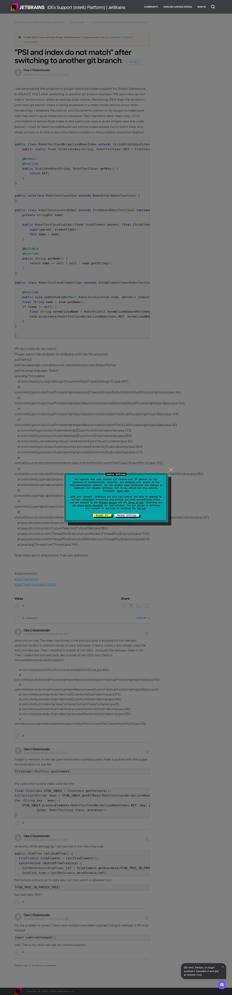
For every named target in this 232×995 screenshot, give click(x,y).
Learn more (123, 491)
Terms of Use (135, 502)
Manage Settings (126, 515)
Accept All (102, 515)
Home (28, 7)
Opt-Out (141, 508)
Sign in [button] (201, 7)
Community (151, 7)
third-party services (90, 505)
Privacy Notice (108, 502)
